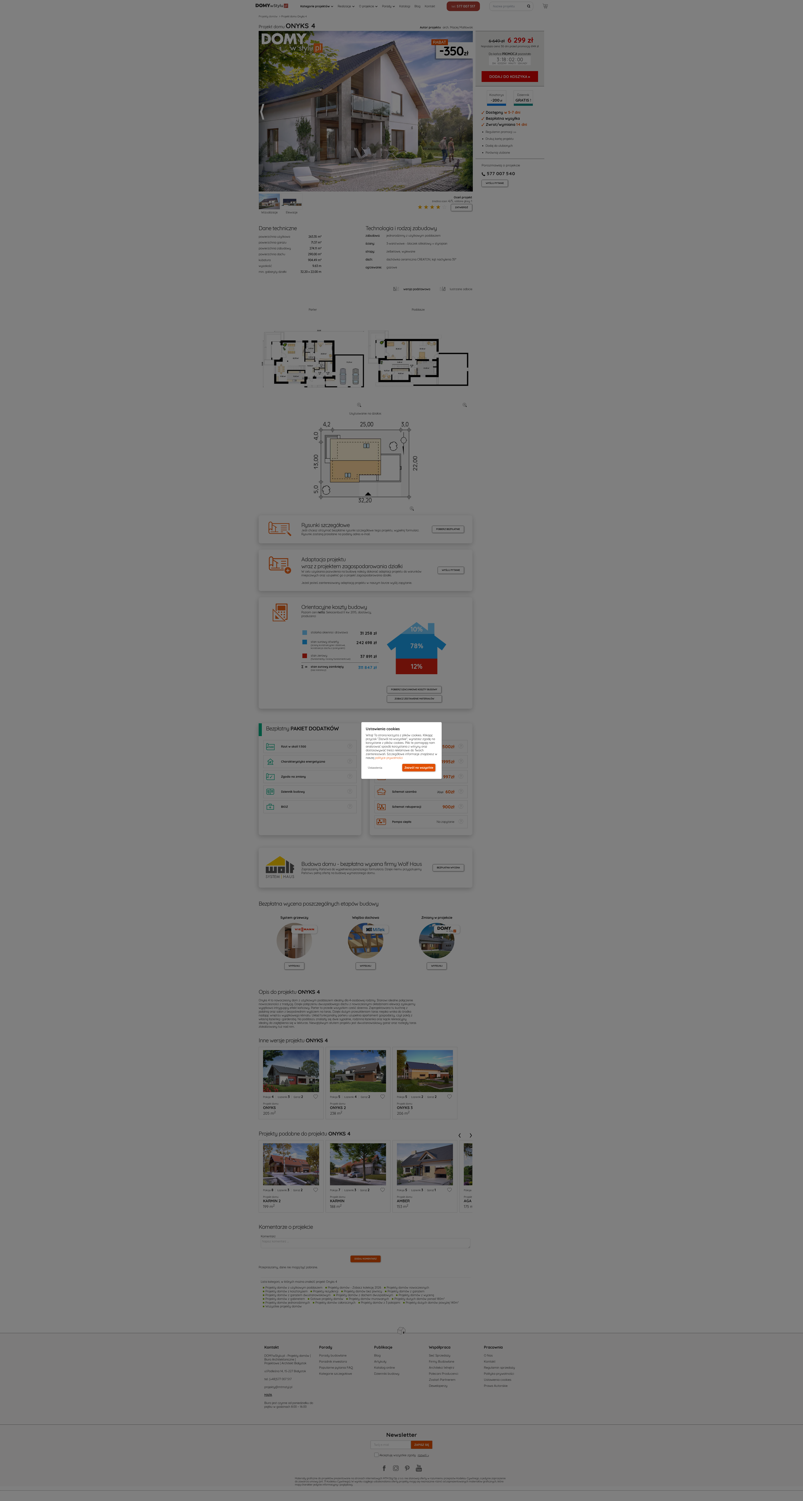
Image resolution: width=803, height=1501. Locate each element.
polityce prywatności (389, 758)
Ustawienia (375, 767)
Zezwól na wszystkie (418, 768)
